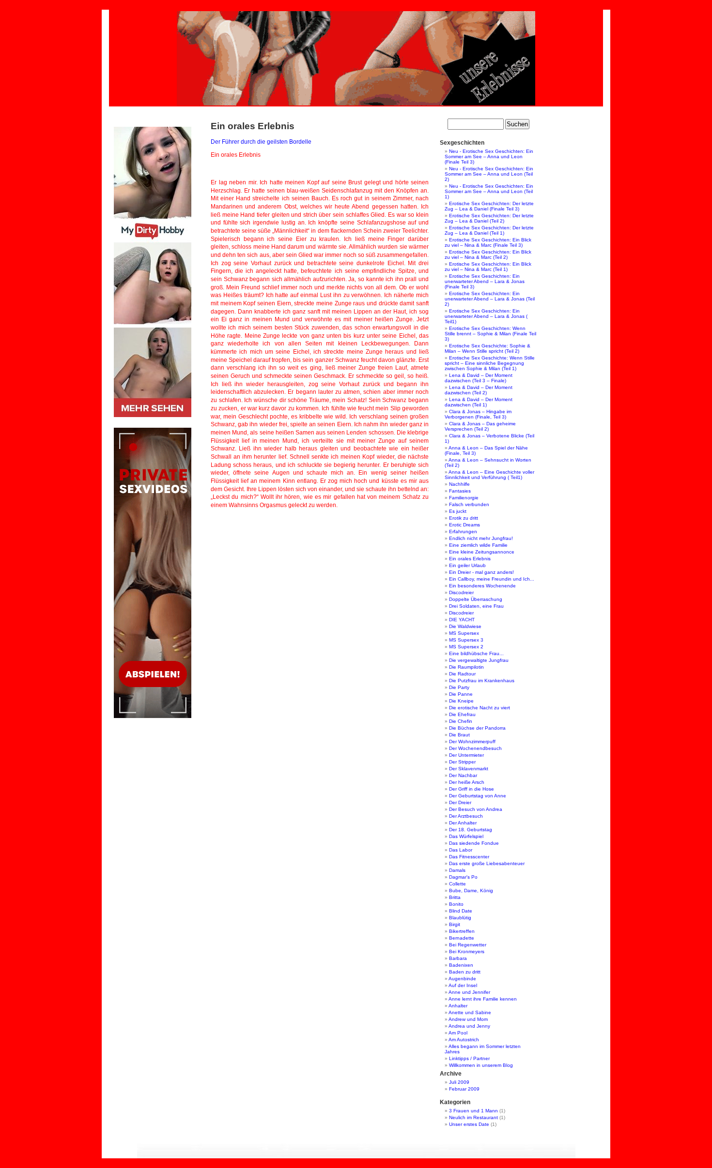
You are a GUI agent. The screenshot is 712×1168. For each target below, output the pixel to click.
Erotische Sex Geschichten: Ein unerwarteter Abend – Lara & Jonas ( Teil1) (486, 316)
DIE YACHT (462, 619)
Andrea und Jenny (469, 1026)
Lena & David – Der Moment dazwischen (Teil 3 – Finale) (478, 378)
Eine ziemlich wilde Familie (478, 545)
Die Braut (459, 734)
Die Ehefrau (462, 714)
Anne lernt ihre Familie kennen (483, 999)
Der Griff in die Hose (471, 789)
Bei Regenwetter (467, 944)
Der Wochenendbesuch (475, 748)
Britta (455, 897)
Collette (457, 883)
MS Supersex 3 (466, 640)
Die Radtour (462, 673)
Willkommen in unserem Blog (481, 1065)
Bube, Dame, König (471, 890)
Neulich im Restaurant (473, 1117)
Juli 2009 (459, 1082)
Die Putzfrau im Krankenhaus (481, 680)
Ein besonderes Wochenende (482, 585)
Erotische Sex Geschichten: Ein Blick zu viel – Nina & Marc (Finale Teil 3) (488, 242)
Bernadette (461, 938)
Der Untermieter (466, 755)
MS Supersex (464, 633)
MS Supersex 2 (466, 646)
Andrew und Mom (468, 1019)
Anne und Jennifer (469, 992)
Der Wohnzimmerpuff (472, 741)
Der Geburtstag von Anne (477, 795)
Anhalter (458, 1005)
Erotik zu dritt (463, 518)
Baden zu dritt (464, 971)
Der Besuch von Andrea (475, 809)
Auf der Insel (463, 985)
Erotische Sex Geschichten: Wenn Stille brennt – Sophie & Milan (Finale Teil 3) (490, 334)
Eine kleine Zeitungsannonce (481, 551)
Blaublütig (460, 917)
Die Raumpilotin (466, 667)
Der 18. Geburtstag (470, 829)
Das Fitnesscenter (469, 856)
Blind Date (460, 910)
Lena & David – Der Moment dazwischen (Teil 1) (478, 402)
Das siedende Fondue (474, 843)
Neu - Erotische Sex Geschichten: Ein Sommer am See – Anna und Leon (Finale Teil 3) (489, 157)
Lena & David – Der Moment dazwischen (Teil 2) (478, 390)
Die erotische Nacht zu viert (479, 707)
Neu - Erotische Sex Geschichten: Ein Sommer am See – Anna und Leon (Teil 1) (489, 191)
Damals (457, 870)
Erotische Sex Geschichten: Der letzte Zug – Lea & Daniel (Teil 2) (489, 218)
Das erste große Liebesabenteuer (487, 863)
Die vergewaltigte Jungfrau (479, 660)
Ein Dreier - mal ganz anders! (481, 572)
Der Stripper (462, 761)
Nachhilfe (459, 484)
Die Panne (461, 694)
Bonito (456, 904)
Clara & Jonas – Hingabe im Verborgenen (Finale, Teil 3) (478, 414)
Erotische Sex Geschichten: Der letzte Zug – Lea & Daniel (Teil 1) (489, 230)
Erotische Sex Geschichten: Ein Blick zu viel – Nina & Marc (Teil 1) (488, 266)
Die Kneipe (461, 701)
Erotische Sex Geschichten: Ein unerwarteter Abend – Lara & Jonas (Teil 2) (490, 299)
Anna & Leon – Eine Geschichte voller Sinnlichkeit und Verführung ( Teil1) (489, 474)
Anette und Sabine (470, 1012)
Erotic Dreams (464, 524)
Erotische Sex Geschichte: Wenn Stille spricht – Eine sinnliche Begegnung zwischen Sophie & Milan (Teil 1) (490, 363)
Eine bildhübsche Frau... (476, 653)
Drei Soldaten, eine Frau (476, 606)
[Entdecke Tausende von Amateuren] (152, 415)
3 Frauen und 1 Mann (473, 1110)
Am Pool (458, 1032)
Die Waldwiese (465, 626)
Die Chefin (460, 721)
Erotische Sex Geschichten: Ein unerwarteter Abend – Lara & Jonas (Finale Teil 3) (485, 281)
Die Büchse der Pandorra (477, 728)
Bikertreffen (462, 931)
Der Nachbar (463, 775)
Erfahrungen (463, 531)
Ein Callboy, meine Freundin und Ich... (491, 579)
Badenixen (461, 965)
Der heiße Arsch (466, 782)
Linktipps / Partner (469, 1058)
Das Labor (460, 850)
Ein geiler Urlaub (467, 565)
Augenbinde (462, 978)
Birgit (454, 924)
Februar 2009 (464, 1089)
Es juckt (457, 511)
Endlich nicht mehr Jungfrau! (481, 538)
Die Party (459, 687)
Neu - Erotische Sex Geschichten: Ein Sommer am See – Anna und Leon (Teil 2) (489, 174)
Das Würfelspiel (466, 836)
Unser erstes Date (469, 1124)
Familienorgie (464, 497)
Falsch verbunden (469, 504)
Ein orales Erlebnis (470, 558)
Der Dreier (460, 802)
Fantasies (460, 491)
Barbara (458, 958)
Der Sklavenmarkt (468, 768)
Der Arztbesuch (466, 816)
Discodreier (461, 592)
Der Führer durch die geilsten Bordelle (261, 141)
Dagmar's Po (463, 877)
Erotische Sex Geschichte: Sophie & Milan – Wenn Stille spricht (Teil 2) (487, 348)
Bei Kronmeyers (466, 951)
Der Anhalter (463, 822)
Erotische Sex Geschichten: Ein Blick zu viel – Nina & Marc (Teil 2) (488, 254)
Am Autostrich (464, 1039)
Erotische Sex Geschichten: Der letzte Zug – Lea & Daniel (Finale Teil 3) (489, 206)
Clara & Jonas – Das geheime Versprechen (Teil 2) (480, 426)
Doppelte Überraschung (475, 599)
